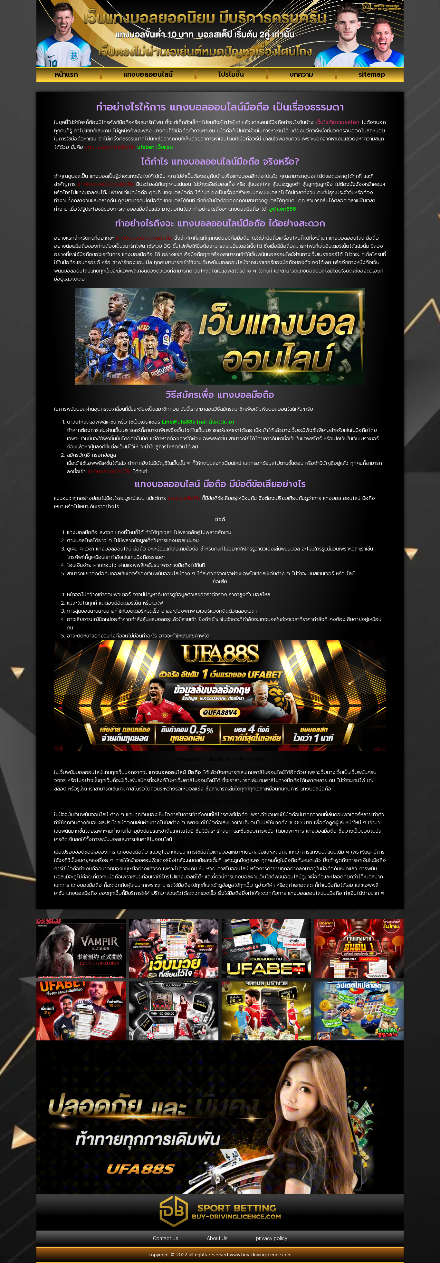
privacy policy (271, 1238)
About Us (217, 1238)
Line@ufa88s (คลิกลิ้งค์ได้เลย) (198, 422)
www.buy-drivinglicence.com (261, 1254)
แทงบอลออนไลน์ (148, 74)
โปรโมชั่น (231, 74)
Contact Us (165, 1238)
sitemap (372, 74)
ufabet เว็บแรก (155, 147)
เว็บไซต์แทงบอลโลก (337, 122)
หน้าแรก (66, 74)
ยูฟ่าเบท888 (282, 209)
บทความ (301, 74)
